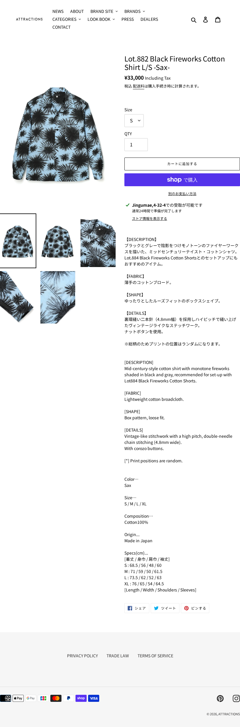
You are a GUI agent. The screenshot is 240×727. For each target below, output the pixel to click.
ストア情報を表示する (149, 218)
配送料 (138, 86)
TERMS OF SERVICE (155, 655)
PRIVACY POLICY (82, 655)
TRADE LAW (118, 655)
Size (128, 109)
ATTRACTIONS (229, 713)
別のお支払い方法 (182, 193)
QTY (128, 133)
